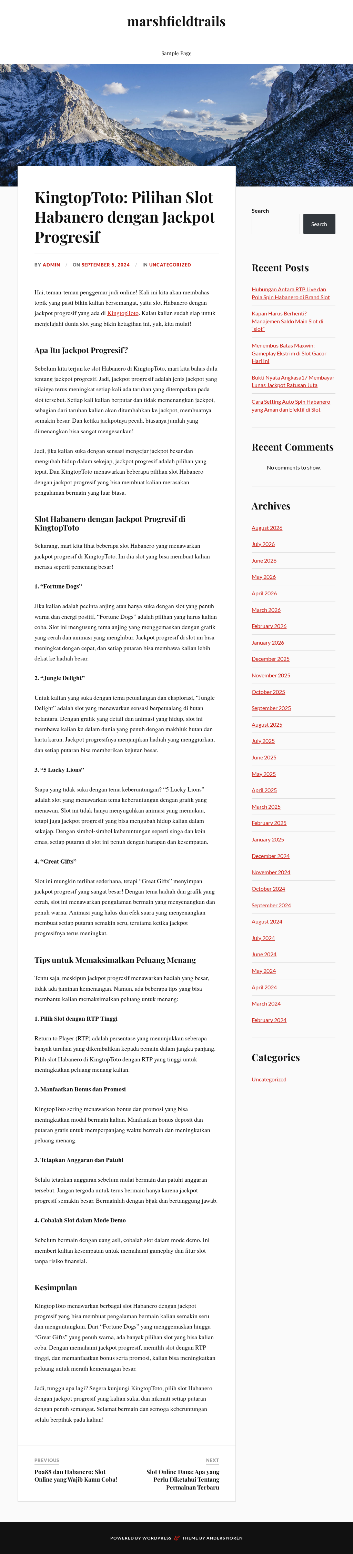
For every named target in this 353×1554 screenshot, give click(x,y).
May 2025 (264, 773)
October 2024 (268, 888)
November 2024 (271, 872)
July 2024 (263, 938)
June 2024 (264, 954)
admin (51, 265)
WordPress (156, 1538)
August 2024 (267, 921)
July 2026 (263, 544)
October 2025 (268, 691)
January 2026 (268, 642)
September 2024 (271, 905)
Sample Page (176, 53)
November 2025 (271, 675)
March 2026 (266, 609)
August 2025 (267, 724)
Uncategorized (170, 265)
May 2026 (264, 576)
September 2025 (271, 708)
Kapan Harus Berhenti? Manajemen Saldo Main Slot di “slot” (287, 321)
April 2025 (264, 790)
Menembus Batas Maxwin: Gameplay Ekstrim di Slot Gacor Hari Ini (289, 353)
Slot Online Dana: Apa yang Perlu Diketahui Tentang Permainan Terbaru (183, 1479)
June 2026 (264, 560)
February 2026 (269, 626)
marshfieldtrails (176, 21)
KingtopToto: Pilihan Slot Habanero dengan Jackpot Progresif (124, 216)
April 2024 (264, 987)
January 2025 (268, 839)
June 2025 (264, 757)
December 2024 (271, 855)
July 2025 (263, 740)
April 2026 (264, 593)
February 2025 (269, 822)
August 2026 (267, 527)
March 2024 (266, 1003)
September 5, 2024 (106, 265)
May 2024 (264, 970)
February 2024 (269, 1020)
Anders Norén (224, 1538)
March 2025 (266, 806)
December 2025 (271, 658)
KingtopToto (123, 313)
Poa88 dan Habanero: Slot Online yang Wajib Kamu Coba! (75, 1475)
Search (260, 210)
